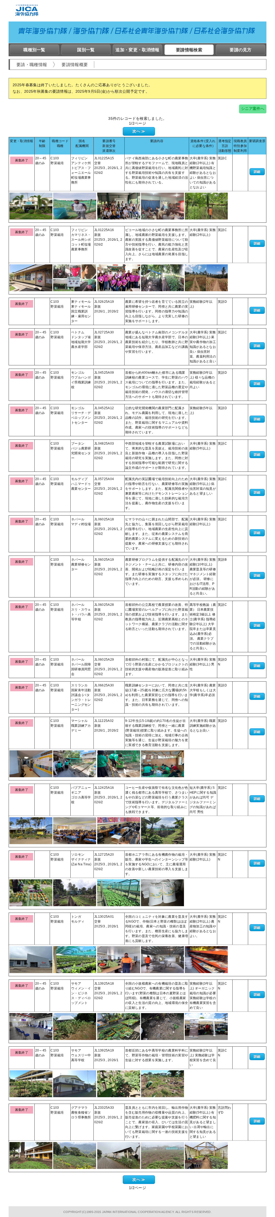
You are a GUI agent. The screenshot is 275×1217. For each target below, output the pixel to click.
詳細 (257, 172)
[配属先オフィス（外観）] (30, 206)
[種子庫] (206, 959)
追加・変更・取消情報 (137, 50)
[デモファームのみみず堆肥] (74, 277)
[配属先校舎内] (30, 763)
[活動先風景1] (74, 1155)
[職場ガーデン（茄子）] (74, 1026)
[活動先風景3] (162, 1155)
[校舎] (74, 1083)
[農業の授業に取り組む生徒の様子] (118, 763)
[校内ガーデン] (30, 1083)
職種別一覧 (34, 50)
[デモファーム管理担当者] (74, 206)
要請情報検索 (189, 50)
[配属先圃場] (74, 763)
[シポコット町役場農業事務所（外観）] (30, 277)
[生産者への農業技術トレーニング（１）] (118, 206)
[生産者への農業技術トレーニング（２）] (162, 206)
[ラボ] (162, 959)
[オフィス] (118, 959)
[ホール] (30, 1026)
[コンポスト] (162, 1026)
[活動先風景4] (206, 1155)
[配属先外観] (30, 1155)
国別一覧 (86, 50)
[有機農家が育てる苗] (118, 1026)
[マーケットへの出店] (206, 1026)
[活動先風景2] (118, 1155)
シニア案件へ (252, 108)
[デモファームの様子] (206, 206)
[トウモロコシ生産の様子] (206, 277)
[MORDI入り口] (30, 959)
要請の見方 (241, 50)
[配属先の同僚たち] (118, 277)
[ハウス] (74, 959)
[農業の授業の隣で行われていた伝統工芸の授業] (162, 763)
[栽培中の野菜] (118, 1083)
